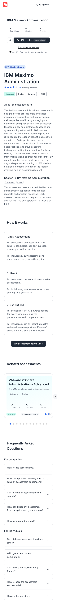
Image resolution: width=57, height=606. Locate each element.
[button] (28, 468)
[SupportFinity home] (5, 4)
